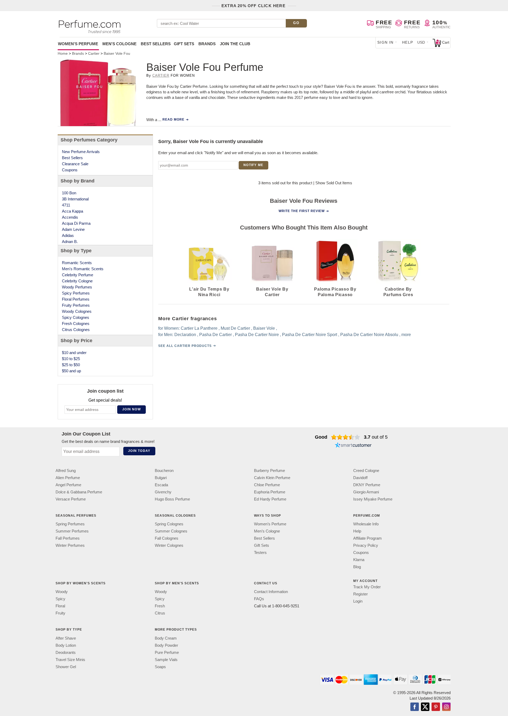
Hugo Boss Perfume (172, 499)
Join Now (131, 409)
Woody (62, 592)
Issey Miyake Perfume (372, 499)
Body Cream (166, 638)
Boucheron (164, 470)
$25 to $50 (71, 364)
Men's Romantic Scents (82, 269)
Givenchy (163, 492)
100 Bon (69, 193)
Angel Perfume (68, 485)
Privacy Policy (365, 545)
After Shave (66, 638)
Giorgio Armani (366, 492)
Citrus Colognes (76, 329)
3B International (75, 199)
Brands (207, 44)
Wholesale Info (366, 524)
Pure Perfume (167, 652)
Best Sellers (156, 44)
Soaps (160, 666)
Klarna (358, 559)
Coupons (70, 170)
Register (360, 594)
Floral (60, 606)
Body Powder (166, 645)
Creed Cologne (366, 470)
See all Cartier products (185, 346)
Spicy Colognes (75, 317)
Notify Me (253, 165)
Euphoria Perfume (269, 492)
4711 (66, 205)
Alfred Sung (66, 470)
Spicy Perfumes (76, 293)
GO (296, 23)
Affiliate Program (367, 538)
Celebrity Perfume (77, 275)
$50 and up (71, 371)
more (406, 334)
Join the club (235, 44)
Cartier (160, 75)
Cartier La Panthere (199, 328)
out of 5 (376, 437)
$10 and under (74, 352)
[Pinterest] (436, 707)
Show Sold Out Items (333, 183)
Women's (78, 44)
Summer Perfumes (72, 531)
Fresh (160, 606)
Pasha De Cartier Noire (257, 334)
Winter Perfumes (70, 545)
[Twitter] (425, 707)
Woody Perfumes (77, 287)
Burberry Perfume (269, 470)
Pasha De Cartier (215, 334)
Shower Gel (66, 666)
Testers (260, 552)
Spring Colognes (169, 524)
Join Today (139, 451)
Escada (161, 485)
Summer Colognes (171, 531)
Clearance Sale (75, 164)
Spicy (60, 599)
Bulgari (161, 477)
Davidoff (360, 477)
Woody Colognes (77, 311)
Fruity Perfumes (76, 305)
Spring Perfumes (70, 524)
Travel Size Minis (70, 659)
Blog (357, 566)
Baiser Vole (264, 328)
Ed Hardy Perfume (270, 499)
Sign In (385, 42)
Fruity (60, 613)
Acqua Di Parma (76, 223)
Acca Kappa (72, 211)
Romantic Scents (77, 262)
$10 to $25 (71, 358)
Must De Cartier (235, 328)
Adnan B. (70, 241)
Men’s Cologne (267, 531)
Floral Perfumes (75, 299)
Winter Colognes (169, 545)
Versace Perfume (71, 499)
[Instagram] (446, 707)
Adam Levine (73, 229)
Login (357, 601)
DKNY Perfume (366, 485)
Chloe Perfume (267, 485)
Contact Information (271, 592)
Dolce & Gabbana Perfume (79, 492)
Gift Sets (184, 44)
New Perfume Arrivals (81, 151)
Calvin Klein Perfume (272, 477)
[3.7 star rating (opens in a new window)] (345, 437)
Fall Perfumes (68, 538)
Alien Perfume (68, 477)
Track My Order (367, 587)
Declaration (185, 334)
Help (407, 42)
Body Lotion (66, 645)
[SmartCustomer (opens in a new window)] (353, 445)
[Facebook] (414, 707)
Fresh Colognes (75, 323)
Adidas (68, 235)
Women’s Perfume (270, 524)
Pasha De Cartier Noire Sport (309, 334)
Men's (119, 44)
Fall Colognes (166, 538)
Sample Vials (166, 659)
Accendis (70, 217)
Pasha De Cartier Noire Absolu (369, 334)
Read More (173, 119)
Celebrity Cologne (77, 281)
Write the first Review (302, 211)
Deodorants (66, 652)
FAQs (259, 599)
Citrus (160, 613)
